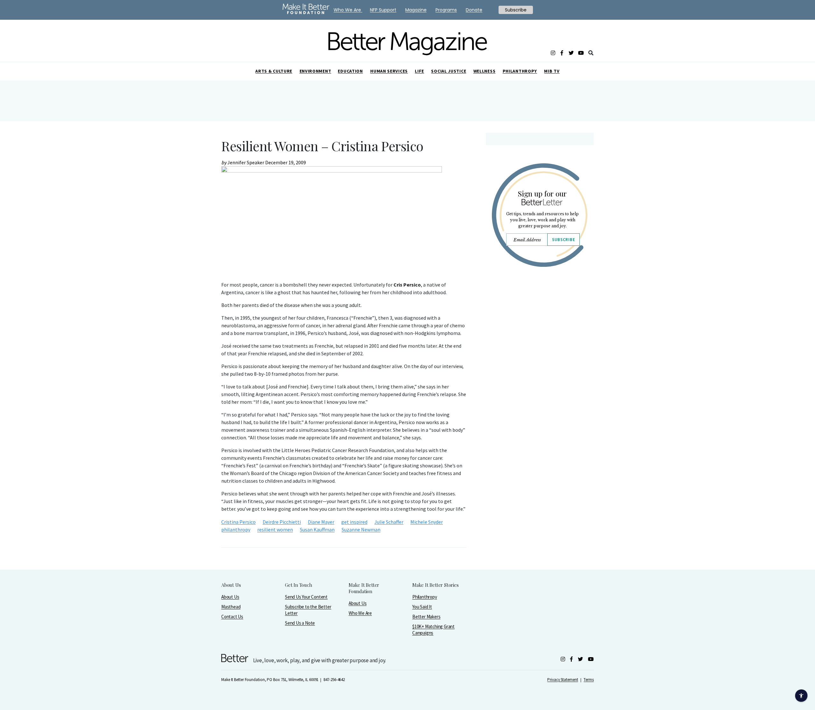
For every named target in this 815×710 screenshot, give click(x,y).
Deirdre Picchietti (282, 522)
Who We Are (360, 613)
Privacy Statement (562, 679)
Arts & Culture (273, 71)
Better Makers (426, 617)
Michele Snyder (426, 522)
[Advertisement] (539, 327)
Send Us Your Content (306, 597)
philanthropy (235, 529)
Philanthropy (520, 71)
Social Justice (448, 71)
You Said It (422, 607)
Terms (589, 679)
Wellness (484, 71)
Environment (315, 71)
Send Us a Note (300, 623)
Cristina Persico (238, 522)
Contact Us (232, 617)
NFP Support (383, 10)
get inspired (354, 522)
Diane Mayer (321, 522)
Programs (446, 10)
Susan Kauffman (317, 529)
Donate (474, 10)
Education (350, 71)
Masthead (230, 607)
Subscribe (563, 239)
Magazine (416, 10)
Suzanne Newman (361, 529)
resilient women (275, 529)
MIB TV (551, 71)
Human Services (389, 71)
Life (419, 71)
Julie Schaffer (388, 522)
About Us (230, 597)
